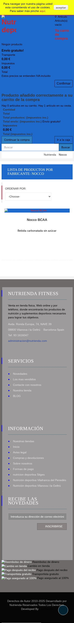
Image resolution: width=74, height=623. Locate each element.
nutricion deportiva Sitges (29, 474)
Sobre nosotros (22, 463)
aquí (42, 11)
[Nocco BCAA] (37, 211)
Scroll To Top (63, 610)
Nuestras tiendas (23, 441)
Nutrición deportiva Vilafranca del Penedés (39, 480)
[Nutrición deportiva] (8, 24)
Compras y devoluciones (28, 457)
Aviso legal (19, 452)
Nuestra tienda (22, 390)
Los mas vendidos (24, 379)
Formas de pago (23, 469)
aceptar (61, 7)
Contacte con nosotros (27, 384)
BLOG (17, 396)
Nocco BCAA (37, 220)
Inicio (16, 446)
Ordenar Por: (15, 188)
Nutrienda (50, 154)
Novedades (20, 373)
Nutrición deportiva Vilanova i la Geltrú (37, 485)
